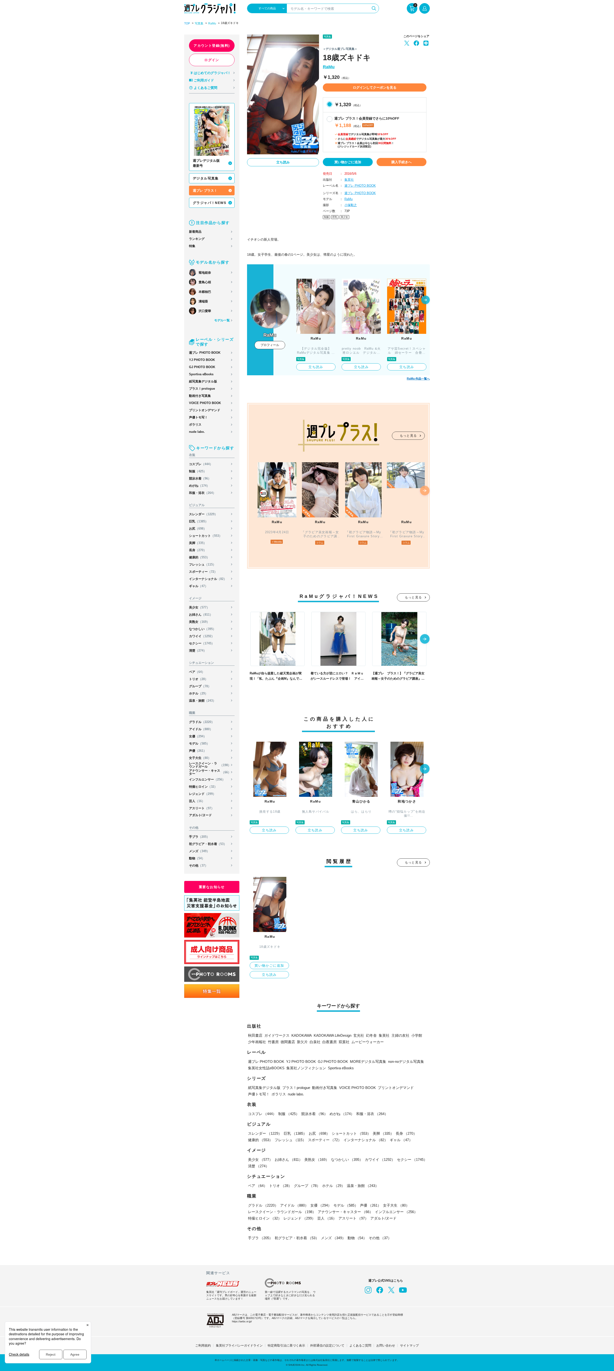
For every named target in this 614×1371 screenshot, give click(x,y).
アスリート (201, 808)
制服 (198, 471)
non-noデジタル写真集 (406, 1061)
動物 (197, 858)
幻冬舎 (371, 1035)
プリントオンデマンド (204, 410)
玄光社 (358, 1035)
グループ (200, 686)
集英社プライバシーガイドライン (239, 1345)
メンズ (199, 851)
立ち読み (283, 162)
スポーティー (203, 571)
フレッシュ (202, 564)
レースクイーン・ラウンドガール (210, 765)
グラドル (201, 722)
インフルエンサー (207, 779)
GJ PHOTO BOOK (202, 367)
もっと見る (408, 435)
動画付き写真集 (200, 396)
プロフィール (269, 345)
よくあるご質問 (205, 88)
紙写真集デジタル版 (203, 381)
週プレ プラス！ (205, 190)
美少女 (199, 607)
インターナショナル (208, 579)
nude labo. (197, 432)
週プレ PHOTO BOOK (204, 352)
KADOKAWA (301, 1035)
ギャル (198, 586)
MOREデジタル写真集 (368, 1061)
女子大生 (200, 758)
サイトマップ (409, 1345)
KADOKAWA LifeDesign (332, 1035)
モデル (199, 743)
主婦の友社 (400, 1035)
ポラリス (195, 424)
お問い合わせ (385, 1345)
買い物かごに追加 (347, 162)
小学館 (416, 1035)
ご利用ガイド (204, 80)
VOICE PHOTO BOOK (205, 403)
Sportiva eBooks (201, 374)
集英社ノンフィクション (306, 1068)
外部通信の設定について (327, 1345)
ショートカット (205, 536)
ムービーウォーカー (367, 1042)
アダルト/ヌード (200, 815)
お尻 (198, 528)
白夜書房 (329, 1042)
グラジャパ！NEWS (209, 203)
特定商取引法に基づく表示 (286, 1345)
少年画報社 (257, 1042)
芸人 (197, 801)
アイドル (201, 729)
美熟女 (199, 622)
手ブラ (199, 837)
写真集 (199, 23)
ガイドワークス (276, 1035)
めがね (199, 485)
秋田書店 (255, 1035)
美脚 (198, 543)
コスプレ (201, 464)
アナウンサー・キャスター (210, 772)
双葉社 (344, 1042)
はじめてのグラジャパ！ (212, 73)
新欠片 (302, 1042)
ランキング (197, 239)
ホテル (198, 693)
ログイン (211, 60)
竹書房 (273, 1042)
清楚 (198, 650)
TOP (187, 23)
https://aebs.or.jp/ (242, 1321)
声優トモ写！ (198, 417)
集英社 (349, 179)
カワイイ (201, 636)
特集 (192, 246)
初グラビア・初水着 (208, 844)
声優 (198, 750)
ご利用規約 (203, 1345)
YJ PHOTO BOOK (202, 360)
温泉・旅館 (202, 700)
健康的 (199, 557)
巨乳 (198, 521)
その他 (198, 865)
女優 (198, 736)
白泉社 (315, 1042)
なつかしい (202, 629)
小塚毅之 (350, 205)
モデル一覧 (222, 320)
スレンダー (203, 514)
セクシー (201, 643)
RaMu (212, 23)
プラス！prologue (202, 388)
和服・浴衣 (202, 493)
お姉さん (201, 614)
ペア (197, 672)
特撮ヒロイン (203, 786)
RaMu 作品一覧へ (418, 378)
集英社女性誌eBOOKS (266, 1068)
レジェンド (202, 794)
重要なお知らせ (212, 887)
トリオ (198, 679)
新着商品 (195, 231)
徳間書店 (288, 1042)
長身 (198, 550)
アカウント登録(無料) (212, 45)
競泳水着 (200, 478)
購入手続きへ (401, 162)
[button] (425, 300)
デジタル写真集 (206, 178)
